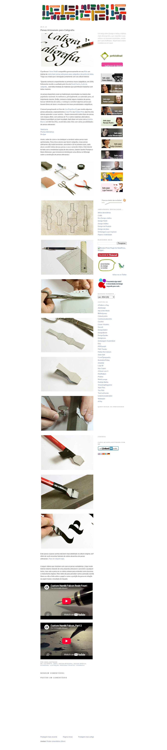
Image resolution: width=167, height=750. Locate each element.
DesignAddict (102, 330)
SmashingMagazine (105, 385)
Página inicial (68, 737)
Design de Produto (104, 226)
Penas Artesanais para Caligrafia (57, 30)
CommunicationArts (105, 319)
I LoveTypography (104, 357)
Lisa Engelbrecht (70, 109)
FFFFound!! (102, 346)
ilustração (54, 665)
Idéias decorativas (104, 213)
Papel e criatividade (105, 235)
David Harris (75, 84)
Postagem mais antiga (86, 737)
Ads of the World (103, 311)
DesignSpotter (103, 335)
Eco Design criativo (105, 218)
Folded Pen (79, 112)
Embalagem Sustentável (106, 341)
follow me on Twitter (120, 275)
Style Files (101, 388)
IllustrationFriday (104, 360)
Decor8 (100, 327)
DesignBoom (102, 333)
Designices (102, 338)
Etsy (99, 344)
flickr (85, 72)
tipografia (80, 665)
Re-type (43, 134)
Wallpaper (101, 399)
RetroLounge (102, 379)
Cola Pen (69, 112)
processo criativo (67, 665)
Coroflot (100, 322)
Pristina (100, 377)
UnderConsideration (105, 396)
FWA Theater (102, 349)
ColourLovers (103, 316)
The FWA (101, 390)
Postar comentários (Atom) (56, 741)
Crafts (100, 215)
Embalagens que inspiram (107, 232)
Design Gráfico (103, 224)
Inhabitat (101, 363)
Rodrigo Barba (103, 382)
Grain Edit (101, 355)
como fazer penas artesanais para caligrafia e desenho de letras (70, 74)
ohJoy (100, 401)
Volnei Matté (53, 72)
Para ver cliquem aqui (56, 559)
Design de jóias (103, 229)
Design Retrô (102, 221)
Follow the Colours (104, 352)
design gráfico (80, 663)
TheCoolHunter (103, 393)
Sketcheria (44, 129)
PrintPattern (102, 374)
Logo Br (100, 366)
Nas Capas (102, 368)
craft (55, 663)
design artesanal (66, 663)
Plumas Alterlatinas (47, 132)
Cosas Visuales (103, 324)
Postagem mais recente (48, 737)
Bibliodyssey (102, 313)
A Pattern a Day (103, 305)
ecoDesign (44, 665)
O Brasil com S (103, 371)
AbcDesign (102, 308)
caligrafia (48, 663)
